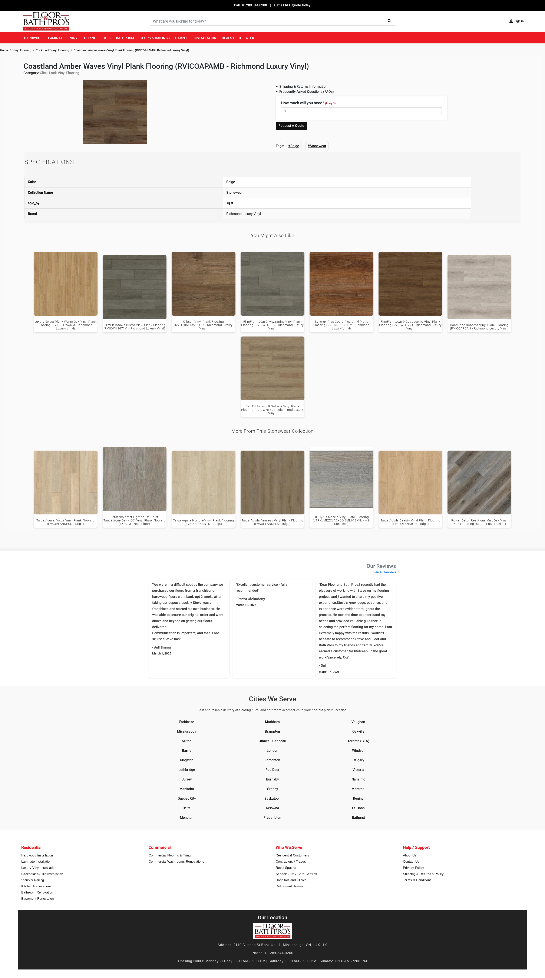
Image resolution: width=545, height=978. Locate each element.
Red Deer (272, 770)
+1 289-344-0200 (279, 953)
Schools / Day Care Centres (296, 874)
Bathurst (358, 818)
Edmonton (272, 760)
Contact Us (411, 861)
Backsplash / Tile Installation (42, 874)
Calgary (358, 760)
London (272, 751)
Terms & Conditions (417, 880)
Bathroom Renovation (37, 892)
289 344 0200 (256, 5)
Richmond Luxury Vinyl (243, 214)
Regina (358, 798)
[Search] (389, 21)
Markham (272, 722)
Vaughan (358, 722)
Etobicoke (186, 722)
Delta (187, 808)
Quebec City (187, 798)
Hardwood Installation (37, 855)
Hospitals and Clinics (291, 880)
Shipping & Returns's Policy (423, 874)
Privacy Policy (413, 867)
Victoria (358, 770)
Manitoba (186, 789)
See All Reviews (384, 572)
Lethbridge (186, 770)
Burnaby (272, 779)
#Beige (293, 146)
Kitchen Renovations (36, 886)
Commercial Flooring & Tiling (170, 855)
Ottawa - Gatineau (272, 741)
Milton (186, 741)
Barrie (186, 751)
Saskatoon (272, 798)
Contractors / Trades (291, 861)
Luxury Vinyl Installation (38, 867)
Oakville (358, 731)
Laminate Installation (36, 861)
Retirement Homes (289, 886)
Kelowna (272, 808)
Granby (272, 789)
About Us (410, 855)
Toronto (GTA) (358, 741)
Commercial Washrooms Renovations (176, 861)
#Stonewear (317, 146)
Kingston (186, 760)
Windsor (358, 751)
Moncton (186, 818)
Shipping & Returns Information (303, 86)
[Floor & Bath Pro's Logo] (84, 21)
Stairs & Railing (32, 880)
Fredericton (272, 818)
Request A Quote (291, 126)
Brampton (272, 731)
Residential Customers (292, 855)
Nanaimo (358, 779)
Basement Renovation (37, 898)
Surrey (187, 779)
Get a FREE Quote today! (292, 5)
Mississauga (186, 731)
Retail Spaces (286, 867)
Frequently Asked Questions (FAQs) (306, 92)
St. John (358, 808)
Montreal (358, 789)
